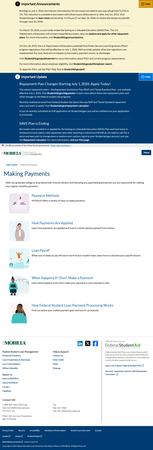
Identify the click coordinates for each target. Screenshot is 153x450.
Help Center (11, 165)
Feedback (6, 391)
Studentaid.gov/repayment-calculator (69, 105)
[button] (61, 145)
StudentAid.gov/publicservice (40, 58)
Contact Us (58, 355)
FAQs (55, 364)
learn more (44, 17)
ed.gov (19, 436)
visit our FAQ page (79, 139)
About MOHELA (10, 382)
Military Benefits (10, 368)
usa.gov (6, 436)
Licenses (98, 430)
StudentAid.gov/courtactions (68, 37)
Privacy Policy (8, 430)
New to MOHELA (10, 378)
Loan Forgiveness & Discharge (16, 359)
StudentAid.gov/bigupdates (61, 93)
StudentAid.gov (34, 436)
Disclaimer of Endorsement (55, 430)
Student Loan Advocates (80, 430)
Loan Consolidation (11, 364)
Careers (6, 387)
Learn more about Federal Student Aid (124, 365)
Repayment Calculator (34, 139)
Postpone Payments (11, 355)
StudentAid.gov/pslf (74, 69)
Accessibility (35, 430)
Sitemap (57, 368)
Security (21, 430)
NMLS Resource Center (12, 442)
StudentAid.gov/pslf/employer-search (93, 63)
